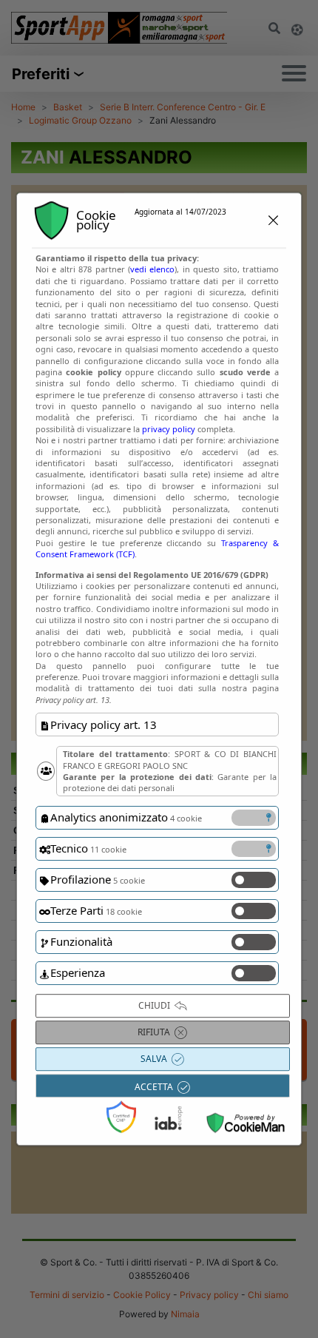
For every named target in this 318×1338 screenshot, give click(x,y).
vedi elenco (152, 269)
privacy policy (168, 428)
